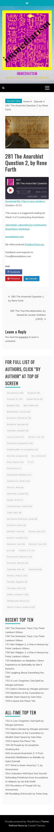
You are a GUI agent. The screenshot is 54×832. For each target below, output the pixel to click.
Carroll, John (15, 437)
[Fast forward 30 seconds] (29, 192)
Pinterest (14, 278)
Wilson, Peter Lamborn (21, 607)
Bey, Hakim (31, 405)
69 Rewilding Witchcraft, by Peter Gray (26, 793)
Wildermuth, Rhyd (18, 601)
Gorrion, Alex (15, 487)
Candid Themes (36, 825)
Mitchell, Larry (15, 531)
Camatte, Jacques (17, 430)
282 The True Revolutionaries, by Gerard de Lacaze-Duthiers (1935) (28, 314)
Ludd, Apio (14, 512)
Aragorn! (34, 393)
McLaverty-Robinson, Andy (22, 519)
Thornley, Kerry (16, 588)
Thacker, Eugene (17, 582)
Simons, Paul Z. (17, 575)
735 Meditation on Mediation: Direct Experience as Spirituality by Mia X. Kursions (24, 664)
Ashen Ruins (35, 399)
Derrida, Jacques (17, 456)
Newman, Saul (16, 544)
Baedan (13, 405)
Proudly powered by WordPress (22, 821)
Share (44, 196)
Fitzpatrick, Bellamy (19, 475)
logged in (23, 336)
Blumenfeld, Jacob (18, 412)
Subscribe (32, 196)
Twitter (32, 271)
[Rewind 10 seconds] (18, 192)
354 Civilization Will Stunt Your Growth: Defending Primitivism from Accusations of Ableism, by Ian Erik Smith (26, 777)
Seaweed (35, 569)
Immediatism (27, 73)
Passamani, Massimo (19, 557)
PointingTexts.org (34, 244)
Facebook (14, 271)
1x (23, 192)
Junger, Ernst (15, 500)
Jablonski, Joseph (17, 494)
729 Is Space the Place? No (20, 700)
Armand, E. (14, 399)
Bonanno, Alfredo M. (19, 418)
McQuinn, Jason (16, 525)
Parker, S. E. (26, 550)
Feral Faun (14, 468)
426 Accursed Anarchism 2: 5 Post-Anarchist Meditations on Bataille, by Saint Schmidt (25, 757)
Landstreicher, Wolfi (19, 506)
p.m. (11, 550)
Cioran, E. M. (36, 437)
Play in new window (33, 201)
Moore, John (37, 531)
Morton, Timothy (17, 538)
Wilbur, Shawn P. (17, 594)
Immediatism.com (14, 236)
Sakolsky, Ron (15, 569)
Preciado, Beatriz (17, 563)
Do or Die (39, 456)
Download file (12, 201)
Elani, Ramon (15, 462)
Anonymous (15, 393)
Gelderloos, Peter (18, 481)
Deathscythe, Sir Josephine (22, 449)
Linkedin (32, 278)
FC (31, 462)
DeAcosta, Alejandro (20, 443)
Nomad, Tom (37, 544)
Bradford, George (17, 424)
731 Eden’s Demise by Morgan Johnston (27, 688)
